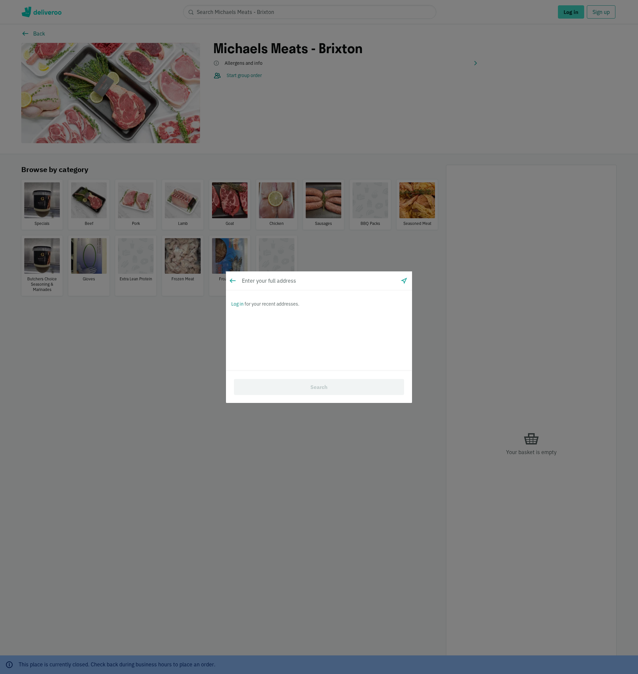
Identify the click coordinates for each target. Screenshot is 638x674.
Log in (237, 304)
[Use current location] (404, 280)
